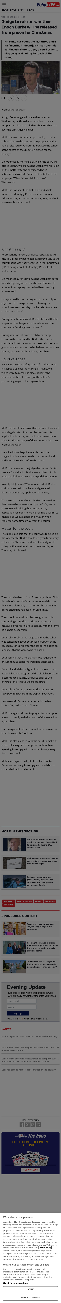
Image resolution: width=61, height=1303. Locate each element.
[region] (30, 1258)
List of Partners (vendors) (15, 1283)
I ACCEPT (30, 1289)
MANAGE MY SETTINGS (30, 1297)
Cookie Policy (45, 1247)
